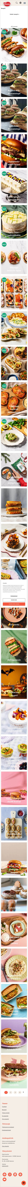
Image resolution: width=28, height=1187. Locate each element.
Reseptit (4, 1110)
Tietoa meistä (5, 1113)
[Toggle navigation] (24, 3)
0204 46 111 (5, 1166)
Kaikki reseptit (14, 14)
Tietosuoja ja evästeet (8, 1127)
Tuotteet (4, 1106)
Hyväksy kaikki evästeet (14, 604)
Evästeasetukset (14, 596)
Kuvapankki (5, 1116)
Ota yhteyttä (5, 1146)
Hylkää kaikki (14, 600)
